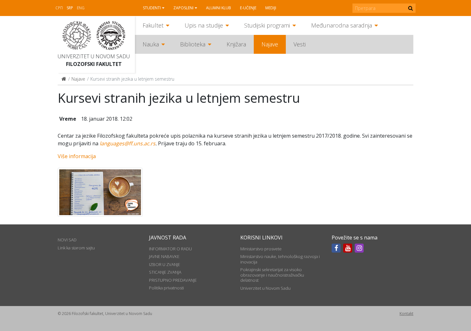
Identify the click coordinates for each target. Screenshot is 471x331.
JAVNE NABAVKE (164, 256)
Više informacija (77, 156)
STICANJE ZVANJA (165, 272)
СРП (59, 8)
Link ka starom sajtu (76, 248)
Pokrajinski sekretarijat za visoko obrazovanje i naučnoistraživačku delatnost (272, 275)
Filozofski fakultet (94, 64)
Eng (81, 8)
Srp (70, 8)
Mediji (270, 8)
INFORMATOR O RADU (170, 249)
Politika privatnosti (166, 288)
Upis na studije (204, 25)
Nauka (151, 44)
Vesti (299, 44)
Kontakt (406, 313)
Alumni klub (218, 8)
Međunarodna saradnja (341, 25)
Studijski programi (267, 25)
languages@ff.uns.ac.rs (127, 143)
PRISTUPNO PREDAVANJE (173, 280)
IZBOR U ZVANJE (164, 264)
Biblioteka (192, 44)
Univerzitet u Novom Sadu (94, 56)
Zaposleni (183, 8)
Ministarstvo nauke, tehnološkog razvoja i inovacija (280, 259)
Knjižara (236, 44)
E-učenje (248, 8)
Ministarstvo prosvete (261, 249)
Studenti (152, 8)
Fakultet (153, 25)
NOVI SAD (67, 240)
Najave (269, 44)
